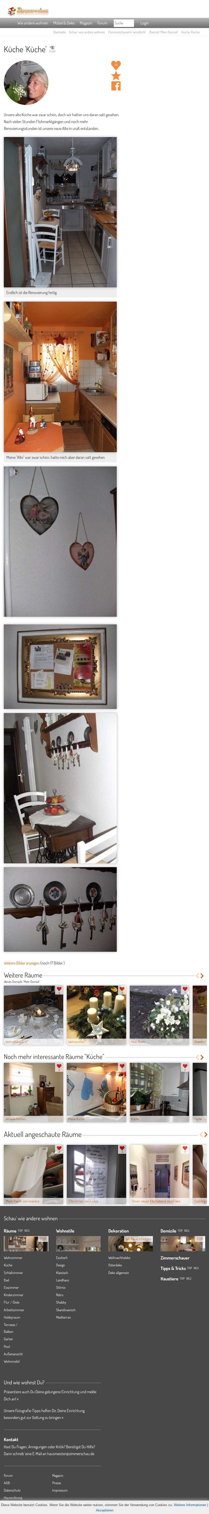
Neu (186, 1230)
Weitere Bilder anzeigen (22, 963)
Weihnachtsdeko (119, 1257)
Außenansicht (13, 1354)
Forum (102, 22)
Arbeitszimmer (14, 1310)
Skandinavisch (65, 1310)
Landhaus (62, 1280)
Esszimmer (11, 1287)
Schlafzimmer (13, 1272)
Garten (8, 1339)
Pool (7, 1346)
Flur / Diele (11, 1302)
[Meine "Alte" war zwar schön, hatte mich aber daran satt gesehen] (60, 377)
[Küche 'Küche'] (60, 541)
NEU (27, 1230)
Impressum (60, 1490)
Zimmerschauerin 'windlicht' (127, 32)
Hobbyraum (12, 1317)
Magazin (86, 22)
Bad (6, 1280)
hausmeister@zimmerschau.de (70, 1453)
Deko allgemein (118, 1272)
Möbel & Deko (64, 22)
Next (202, 976)
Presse (56, 1483)
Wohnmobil (12, 1361)
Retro (59, 1295)
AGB (7, 1483)
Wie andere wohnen (32, 22)
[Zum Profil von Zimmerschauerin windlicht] (26, 82)
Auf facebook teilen (116, 86)
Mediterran (63, 1317)
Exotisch (62, 1257)
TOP (20, 1230)
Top (180, 1230)
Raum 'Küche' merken (116, 76)
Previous (197, 976)
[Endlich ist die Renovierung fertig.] (60, 212)
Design (60, 1265)
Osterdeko (115, 1265)
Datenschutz (12, 1490)
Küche (8, 1265)
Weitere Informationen (190, 1505)
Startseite (59, 32)
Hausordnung (13, 1497)
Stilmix (61, 1287)
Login (144, 22)
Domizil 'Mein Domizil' (163, 32)
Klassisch (62, 1272)
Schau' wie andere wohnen (87, 32)
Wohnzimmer (13, 1257)
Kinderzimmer (13, 1295)
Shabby (61, 1302)
